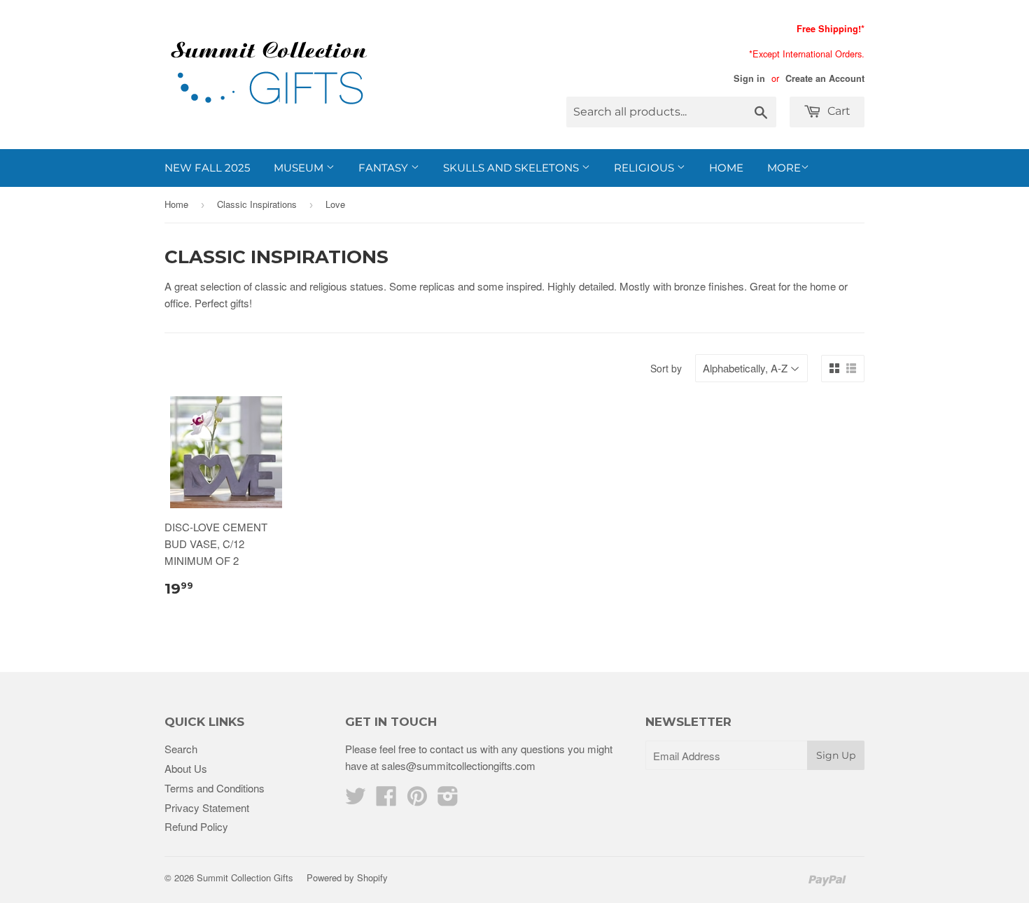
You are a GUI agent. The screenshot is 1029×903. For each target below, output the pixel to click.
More (784, 167)
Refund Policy (196, 826)
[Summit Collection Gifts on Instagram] (448, 799)
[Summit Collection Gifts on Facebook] (386, 799)
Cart (837, 111)
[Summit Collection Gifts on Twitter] (355, 799)
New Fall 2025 (207, 167)
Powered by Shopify (347, 877)
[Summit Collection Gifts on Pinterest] (417, 799)
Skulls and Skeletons (512, 167)
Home (726, 167)
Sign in (749, 78)
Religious (645, 167)
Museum (300, 167)
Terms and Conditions (214, 787)
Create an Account (824, 78)
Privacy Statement (206, 807)
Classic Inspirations (257, 204)
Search (180, 748)
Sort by (666, 368)
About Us (185, 768)
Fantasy (384, 167)
